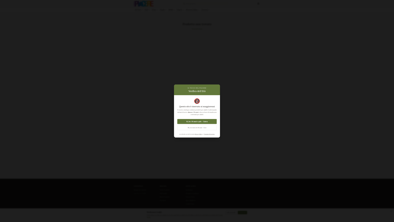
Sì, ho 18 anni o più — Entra (197, 121)
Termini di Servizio (209, 134)
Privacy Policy (198, 134)
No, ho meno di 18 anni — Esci (197, 128)
